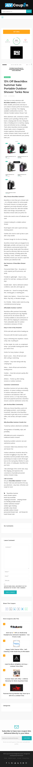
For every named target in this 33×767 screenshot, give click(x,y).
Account (19, 758)
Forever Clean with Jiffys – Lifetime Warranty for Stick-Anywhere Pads (16, 680)
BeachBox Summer (10, 102)
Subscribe (27, 738)
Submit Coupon (12, 758)
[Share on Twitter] (10, 609)
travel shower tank (9, 514)
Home (5, 96)
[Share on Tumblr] (18, 609)
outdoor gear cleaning (10, 506)
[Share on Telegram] (22, 609)
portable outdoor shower (11, 510)
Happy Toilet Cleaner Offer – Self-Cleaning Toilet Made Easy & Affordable (16, 650)
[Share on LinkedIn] (14, 609)
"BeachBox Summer (12, 493)
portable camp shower (10, 508)
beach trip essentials (10, 497)
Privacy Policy (25, 758)
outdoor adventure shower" (12, 504)
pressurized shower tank (11, 512)
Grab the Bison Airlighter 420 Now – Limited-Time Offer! (16, 665)
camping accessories (10, 499)
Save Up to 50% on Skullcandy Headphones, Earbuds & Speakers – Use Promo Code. (16, 635)
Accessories (11, 96)
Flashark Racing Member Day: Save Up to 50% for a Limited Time (16, 694)
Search (29, 11)
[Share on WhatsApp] (26, 609)
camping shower (21, 499)
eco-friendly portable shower (12, 501)
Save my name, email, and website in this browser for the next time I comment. (15, 586)
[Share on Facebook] (7, 609)
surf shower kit (23, 512)
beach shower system (10, 495)
